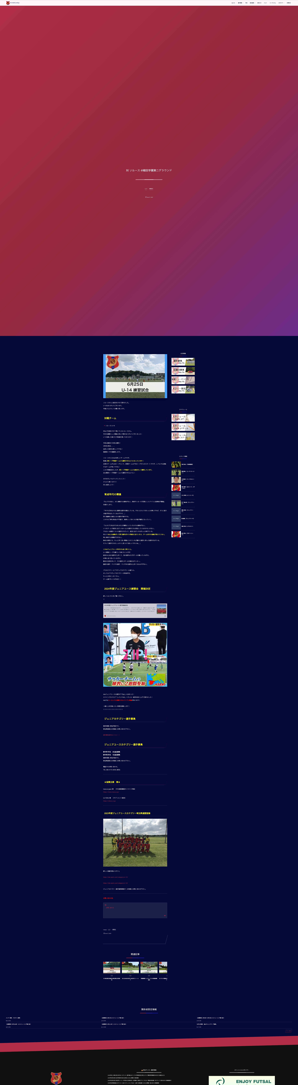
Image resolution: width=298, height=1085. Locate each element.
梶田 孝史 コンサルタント (187, 526)
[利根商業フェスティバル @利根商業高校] (149, 967)
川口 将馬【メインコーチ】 (188, 495)
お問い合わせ (110, 908)
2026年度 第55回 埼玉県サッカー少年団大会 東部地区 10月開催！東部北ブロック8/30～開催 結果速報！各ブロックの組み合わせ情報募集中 (139, 1080)
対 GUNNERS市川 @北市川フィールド (130, 979)
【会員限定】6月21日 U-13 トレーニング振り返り (112, 1018)
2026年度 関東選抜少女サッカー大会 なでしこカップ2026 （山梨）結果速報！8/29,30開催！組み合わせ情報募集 (133, 1083)
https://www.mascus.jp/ (111, 792)
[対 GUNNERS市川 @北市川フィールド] (130, 967)
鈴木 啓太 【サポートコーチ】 (187, 534)
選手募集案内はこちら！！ (111, 735)
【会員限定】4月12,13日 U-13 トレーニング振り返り (113, 1024)
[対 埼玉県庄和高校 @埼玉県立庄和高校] (111, 967)
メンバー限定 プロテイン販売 (13, 1018)
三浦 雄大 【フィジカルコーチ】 (188, 479)
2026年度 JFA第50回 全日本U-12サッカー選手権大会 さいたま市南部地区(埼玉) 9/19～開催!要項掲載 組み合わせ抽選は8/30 (136, 1075)
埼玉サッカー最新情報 (149, 1070)
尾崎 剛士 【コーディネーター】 (188, 472)
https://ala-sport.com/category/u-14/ (115, 883)
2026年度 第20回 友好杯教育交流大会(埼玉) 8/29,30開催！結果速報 (123, 1078)
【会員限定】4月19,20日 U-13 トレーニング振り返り (18, 1024)
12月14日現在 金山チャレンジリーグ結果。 (207, 1024)
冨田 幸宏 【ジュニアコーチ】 (187, 510)
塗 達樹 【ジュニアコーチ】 (188, 518)
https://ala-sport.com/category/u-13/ (115, 877)
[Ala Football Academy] (13, 3)
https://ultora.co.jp (109, 801)
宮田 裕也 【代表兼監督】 (187, 464)
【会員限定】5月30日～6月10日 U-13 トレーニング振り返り (210, 1018)
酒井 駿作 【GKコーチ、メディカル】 (188, 487)
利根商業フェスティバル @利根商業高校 (149, 979)
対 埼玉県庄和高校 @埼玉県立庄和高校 (111, 979)
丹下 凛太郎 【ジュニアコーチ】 (188, 503)
